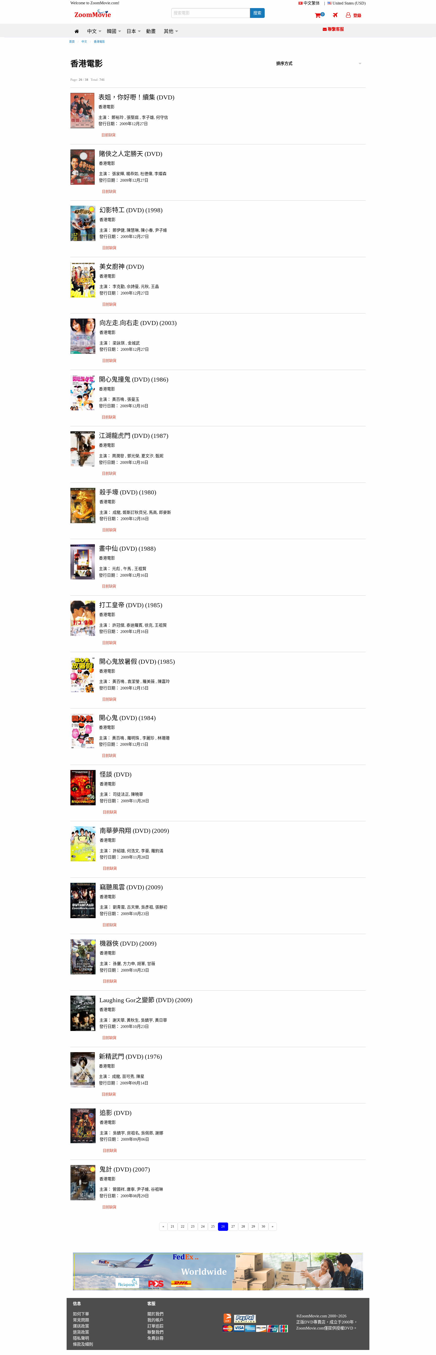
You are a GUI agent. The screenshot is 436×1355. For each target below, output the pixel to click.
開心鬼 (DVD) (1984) (127, 717)
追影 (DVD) (115, 1112)
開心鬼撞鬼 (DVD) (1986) (133, 379)
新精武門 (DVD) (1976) (130, 1056)
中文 (84, 41)
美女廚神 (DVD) (121, 266)
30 (263, 1226)
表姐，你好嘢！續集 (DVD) (136, 97)
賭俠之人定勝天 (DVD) (130, 153)
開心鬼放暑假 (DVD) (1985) (137, 661)
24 (203, 1226)
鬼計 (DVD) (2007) (124, 1169)
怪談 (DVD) (115, 774)
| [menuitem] (324, 3)
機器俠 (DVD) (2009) (128, 943)
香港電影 (99, 41)
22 (182, 1226)
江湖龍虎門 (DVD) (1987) (133, 435)
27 (233, 1226)
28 (243, 1226)
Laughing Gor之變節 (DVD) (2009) (145, 1000)
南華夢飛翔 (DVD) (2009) (134, 830)
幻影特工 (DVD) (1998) (130, 210)
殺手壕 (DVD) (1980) (127, 492)
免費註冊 (155, 1338)
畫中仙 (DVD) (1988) (127, 548)
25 (213, 1226)
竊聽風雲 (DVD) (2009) (131, 887)
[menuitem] (310, 3)
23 (193, 1226)
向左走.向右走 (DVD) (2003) (138, 323)
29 (253, 1226)
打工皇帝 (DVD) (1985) (130, 605)
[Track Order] (335, 15)
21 (172, 1226)
